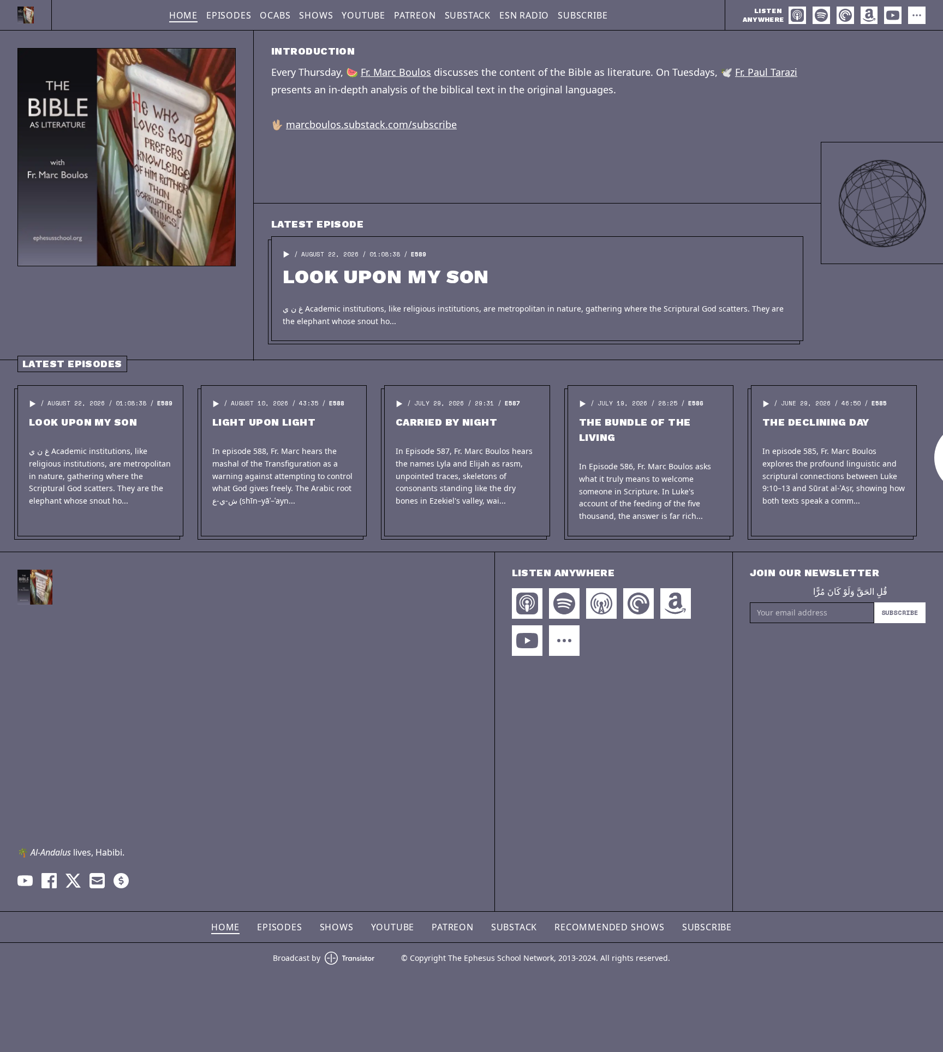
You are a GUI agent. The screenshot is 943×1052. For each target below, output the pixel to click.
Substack (468, 15)
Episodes (228, 15)
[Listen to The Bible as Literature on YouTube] (893, 15)
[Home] (25, 15)
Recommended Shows (609, 927)
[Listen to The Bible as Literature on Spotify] (821, 15)
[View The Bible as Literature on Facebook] (49, 880)
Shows (316, 15)
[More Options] (917, 15)
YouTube (363, 15)
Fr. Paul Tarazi (766, 72)
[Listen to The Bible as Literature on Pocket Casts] (845, 15)
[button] (286, 254)
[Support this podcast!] (121, 880)
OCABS (275, 15)
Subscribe (582, 15)
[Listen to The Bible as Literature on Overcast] (601, 603)
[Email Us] (97, 880)
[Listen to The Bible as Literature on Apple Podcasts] (797, 15)
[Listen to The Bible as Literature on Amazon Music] (869, 15)
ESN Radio (524, 15)
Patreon (415, 15)
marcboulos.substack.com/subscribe (371, 124)
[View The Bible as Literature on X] (73, 880)
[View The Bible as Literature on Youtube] (25, 880)
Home (183, 15)
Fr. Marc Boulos (396, 72)
